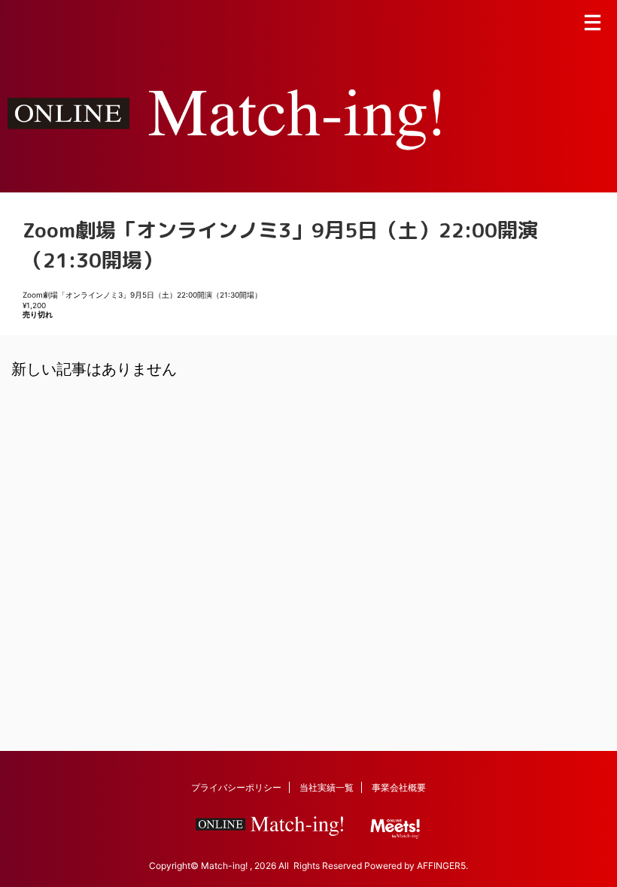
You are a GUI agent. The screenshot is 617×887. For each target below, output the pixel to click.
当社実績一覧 (326, 787)
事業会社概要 (399, 787)
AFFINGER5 (441, 865)
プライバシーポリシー (236, 787)
